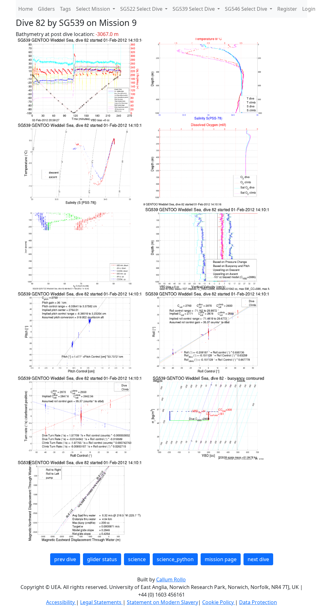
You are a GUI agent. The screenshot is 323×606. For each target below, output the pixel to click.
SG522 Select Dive (142, 8)
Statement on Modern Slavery (162, 602)
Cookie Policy (218, 602)
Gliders (46, 8)
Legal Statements (101, 602)
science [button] (137, 559)
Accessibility (61, 602)
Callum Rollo (171, 579)
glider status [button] (102, 559)
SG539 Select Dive (194, 8)
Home (25, 8)
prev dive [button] (65, 559)
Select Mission (93, 8)
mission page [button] (221, 559)
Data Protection (258, 602)
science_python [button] (175, 559)
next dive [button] (258, 559)
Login (308, 8)
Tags (65, 8)
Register (287, 8)
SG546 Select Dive (246, 8)
